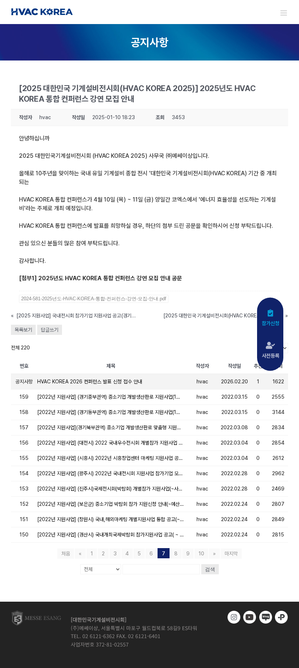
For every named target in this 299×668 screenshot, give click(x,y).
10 (201, 553)
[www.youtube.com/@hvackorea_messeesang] (249, 617)
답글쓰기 (49, 330)
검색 (210, 569)
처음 (65, 553)
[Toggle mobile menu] (284, 13)
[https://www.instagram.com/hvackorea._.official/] (234, 617)
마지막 (231, 553)
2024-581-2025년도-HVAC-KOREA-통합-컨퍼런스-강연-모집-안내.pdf (93, 298)
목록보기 (23, 330)
